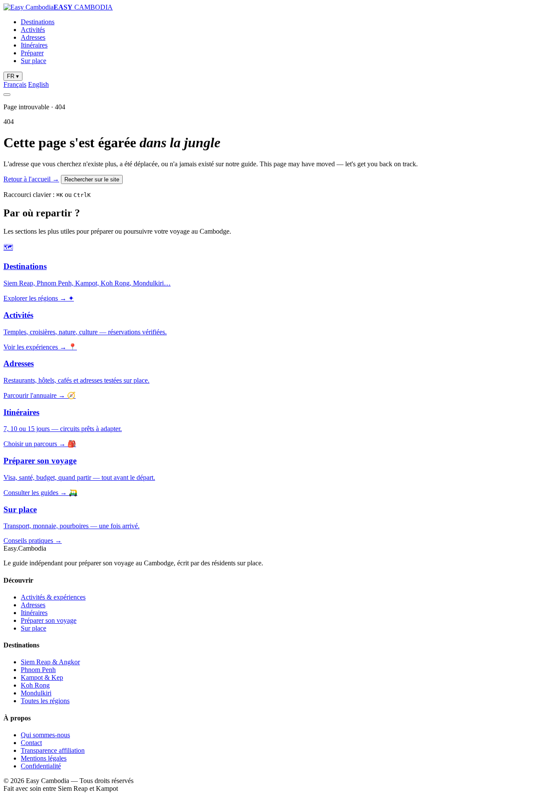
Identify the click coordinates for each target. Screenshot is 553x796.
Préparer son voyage (48, 620)
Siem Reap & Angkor (50, 662)
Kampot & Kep (42, 677)
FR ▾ (13, 76)
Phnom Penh (38, 669)
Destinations (37, 21)
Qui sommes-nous (45, 735)
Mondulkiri (36, 693)
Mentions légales (44, 758)
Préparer (32, 53)
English (38, 84)
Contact (31, 742)
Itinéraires (34, 45)
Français (14, 84)
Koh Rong (35, 685)
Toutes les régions (45, 700)
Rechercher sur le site (91, 179)
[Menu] (6, 94)
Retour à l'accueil (31, 179)
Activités (33, 29)
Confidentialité (41, 766)
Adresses (33, 37)
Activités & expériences (53, 597)
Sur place (33, 60)
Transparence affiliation (53, 750)
